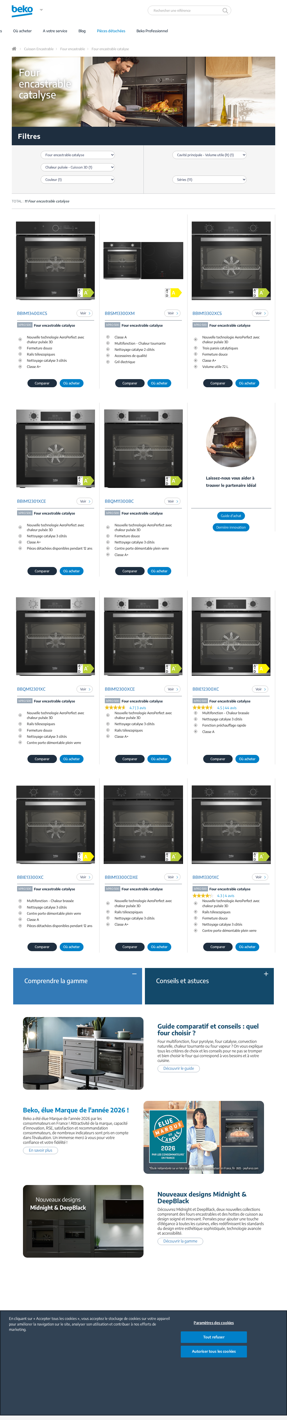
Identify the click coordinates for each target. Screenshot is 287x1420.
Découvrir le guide (178, 1068)
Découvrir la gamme (180, 1241)
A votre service (55, 31)
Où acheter (22, 31)
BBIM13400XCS (32, 313)
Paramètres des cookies (214, 1322)
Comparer (42, 383)
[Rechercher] (226, 10)
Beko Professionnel (152, 31)
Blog (82, 31)
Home (14, 48)
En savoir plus (40, 1150)
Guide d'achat (231, 516)
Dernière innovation (231, 527)
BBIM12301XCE (31, 501)
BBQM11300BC (119, 501)
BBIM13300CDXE (121, 877)
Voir (83, 313)
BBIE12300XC (206, 689)
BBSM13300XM (120, 313)
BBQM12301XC (31, 689)
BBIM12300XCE (120, 689)
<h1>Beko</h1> (27, 10)
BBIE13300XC (30, 877)
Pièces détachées (111, 31)
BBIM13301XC (206, 877)
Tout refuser (213, 1337)
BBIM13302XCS (207, 313)
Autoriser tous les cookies (214, 1351)
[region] (143, 1363)
